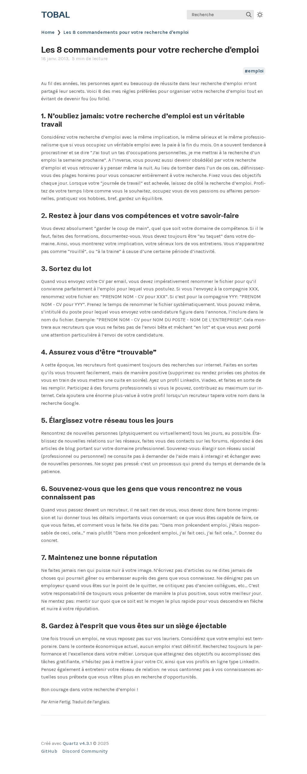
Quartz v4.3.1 (77, 743)
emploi (256, 71)
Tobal (55, 15)
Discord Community (85, 751)
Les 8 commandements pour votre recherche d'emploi (126, 32)
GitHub (49, 751)
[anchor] (67, 124)
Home (48, 32)
